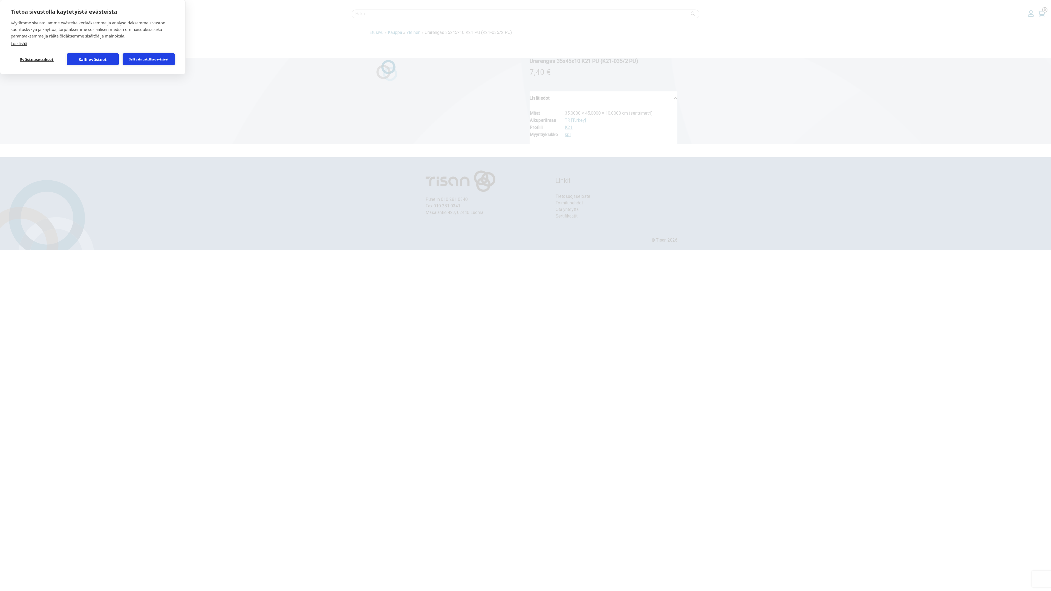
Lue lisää (19, 43)
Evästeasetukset (37, 59)
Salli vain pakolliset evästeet (148, 59)
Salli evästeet (93, 59)
